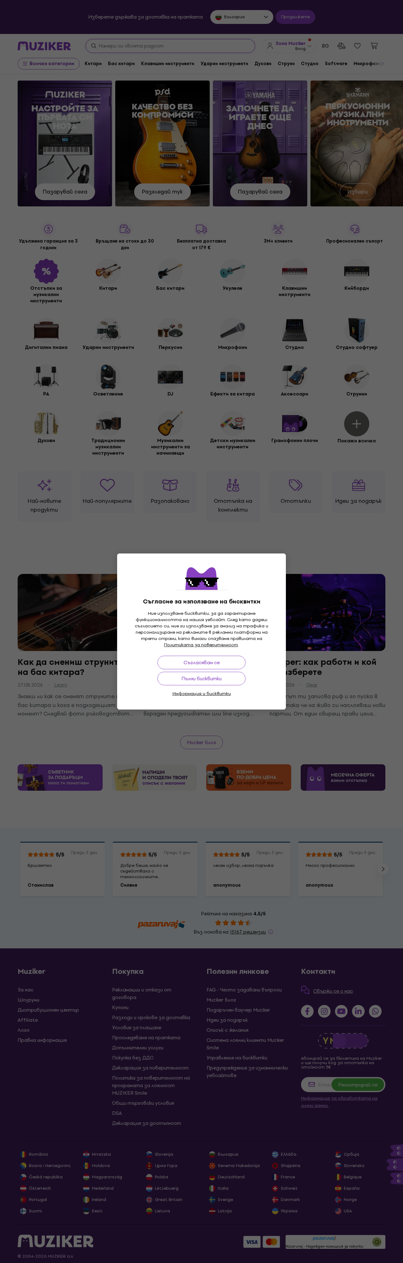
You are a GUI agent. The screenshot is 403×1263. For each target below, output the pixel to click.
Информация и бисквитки (202, 693)
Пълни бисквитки (201, 678)
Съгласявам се (202, 662)
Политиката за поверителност (201, 644)
